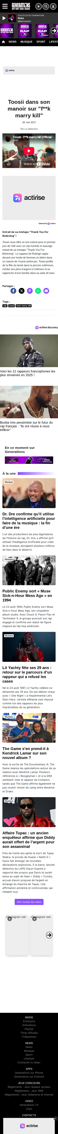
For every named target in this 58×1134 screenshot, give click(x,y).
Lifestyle (29, 1058)
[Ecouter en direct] (38, 6)
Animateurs (29, 1025)
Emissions (29, 1021)
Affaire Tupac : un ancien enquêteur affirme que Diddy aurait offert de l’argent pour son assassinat (28, 840)
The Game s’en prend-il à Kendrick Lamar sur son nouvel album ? (25, 753)
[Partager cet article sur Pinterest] (29, 292)
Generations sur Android (29, 1076)
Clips (29, 1108)
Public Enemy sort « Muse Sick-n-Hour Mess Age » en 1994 (27, 595)
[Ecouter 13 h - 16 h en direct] (29, 459)
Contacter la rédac (29, 1062)
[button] (17, 935)
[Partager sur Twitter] (20, 292)
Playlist (29, 1029)
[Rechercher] (46, 6)
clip (5, 306)
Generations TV (29, 1104)
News (13, 41)
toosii (11, 306)
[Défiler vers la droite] (49, 935)
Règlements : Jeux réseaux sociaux (29, 1086)
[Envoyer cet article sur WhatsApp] (37, 292)
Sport (40, 41)
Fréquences (29, 1036)
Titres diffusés (29, 1032)
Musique (26, 41)
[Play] (4, 18)
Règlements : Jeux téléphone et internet (29, 1094)
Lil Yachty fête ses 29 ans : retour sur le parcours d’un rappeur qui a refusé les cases (27, 674)
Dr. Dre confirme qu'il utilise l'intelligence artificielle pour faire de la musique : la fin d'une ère (28, 521)
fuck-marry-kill (23, 306)
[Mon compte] (53, 6)
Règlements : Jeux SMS (29, 1090)
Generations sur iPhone (29, 1072)
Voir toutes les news (29, 902)
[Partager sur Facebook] (12, 292)
